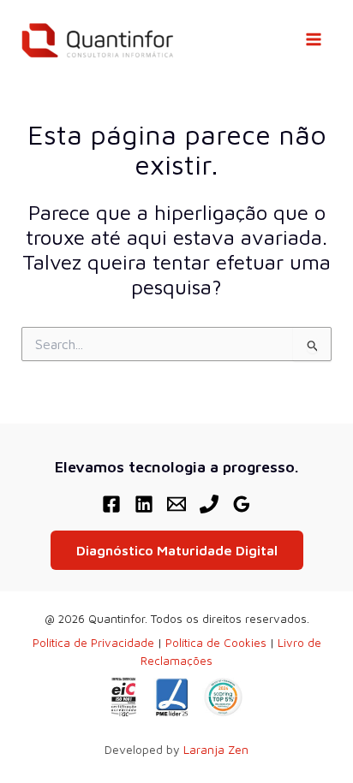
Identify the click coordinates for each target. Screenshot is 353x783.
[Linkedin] (144, 504)
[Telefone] (209, 504)
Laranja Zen (215, 749)
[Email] (176, 504)
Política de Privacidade (93, 643)
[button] (177, 550)
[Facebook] (111, 504)
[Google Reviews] (241, 504)
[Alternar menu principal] (313, 39)
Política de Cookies (215, 643)
